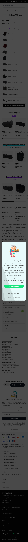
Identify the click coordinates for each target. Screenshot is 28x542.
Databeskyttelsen (16, 297)
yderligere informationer (14, 293)
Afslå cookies (14, 290)
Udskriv (9, 297)
